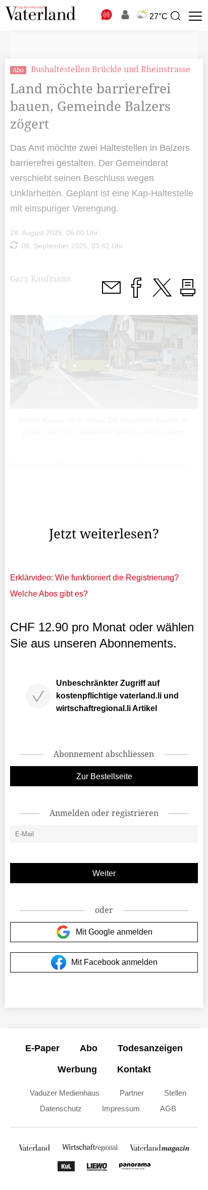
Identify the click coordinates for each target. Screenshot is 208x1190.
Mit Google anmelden (114, 932)
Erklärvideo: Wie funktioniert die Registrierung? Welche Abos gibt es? (94, 585)
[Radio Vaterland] (107, 15)
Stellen (175, 1093)
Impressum (121, 1108)
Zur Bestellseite (104, 776)
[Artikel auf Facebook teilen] (136, 293)
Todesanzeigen (150, 1048)
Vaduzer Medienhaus (64, 1093)
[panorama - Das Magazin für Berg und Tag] (134, 1168)
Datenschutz (61, 1108)
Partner (132, 1093)
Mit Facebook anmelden (114, 962)
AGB (168, 1108)
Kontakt (134, 1069)
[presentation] (175, 16)
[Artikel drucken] (188, 293)
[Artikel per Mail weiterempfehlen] (111, 293)
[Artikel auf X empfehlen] (162, 293)
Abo (88, 1048)
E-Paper (42, 1048)
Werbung (77, 1069)
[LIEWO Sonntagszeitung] (97, 1168)
